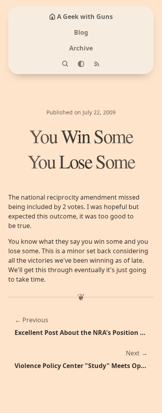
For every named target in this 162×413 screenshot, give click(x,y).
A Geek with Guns (85, 16)
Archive (81, 48)
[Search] (65, 64)
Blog (81, 32)
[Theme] (81, 64)
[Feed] (97, 64)
